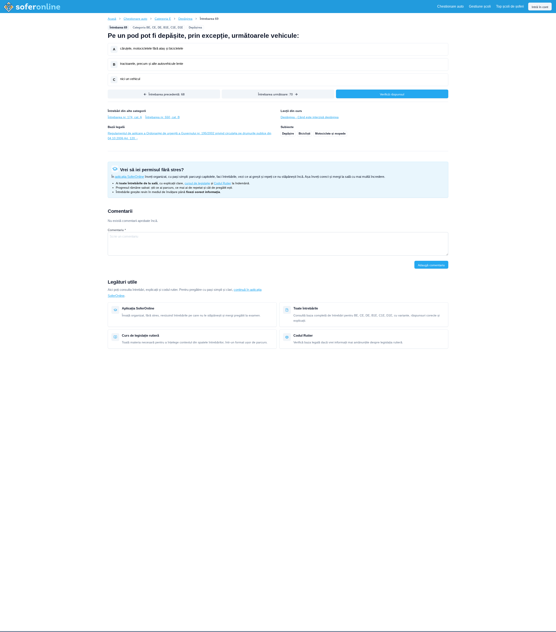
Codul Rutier (222, 183)
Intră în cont (540, 7)
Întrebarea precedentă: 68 (167, 94)
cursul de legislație (197, 183)
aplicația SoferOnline (129, 176)
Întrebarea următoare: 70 (275, 94)
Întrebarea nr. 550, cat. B (162, 117)
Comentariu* (117, 230)
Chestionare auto (135, 18)
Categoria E (163, 18)
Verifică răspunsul (392, 94)
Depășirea (185, 18)
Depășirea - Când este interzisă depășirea (310, 117)
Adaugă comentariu (431, 265)
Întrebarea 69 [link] (209, 18)
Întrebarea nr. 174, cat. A (125, 117)
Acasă (112, 18)
